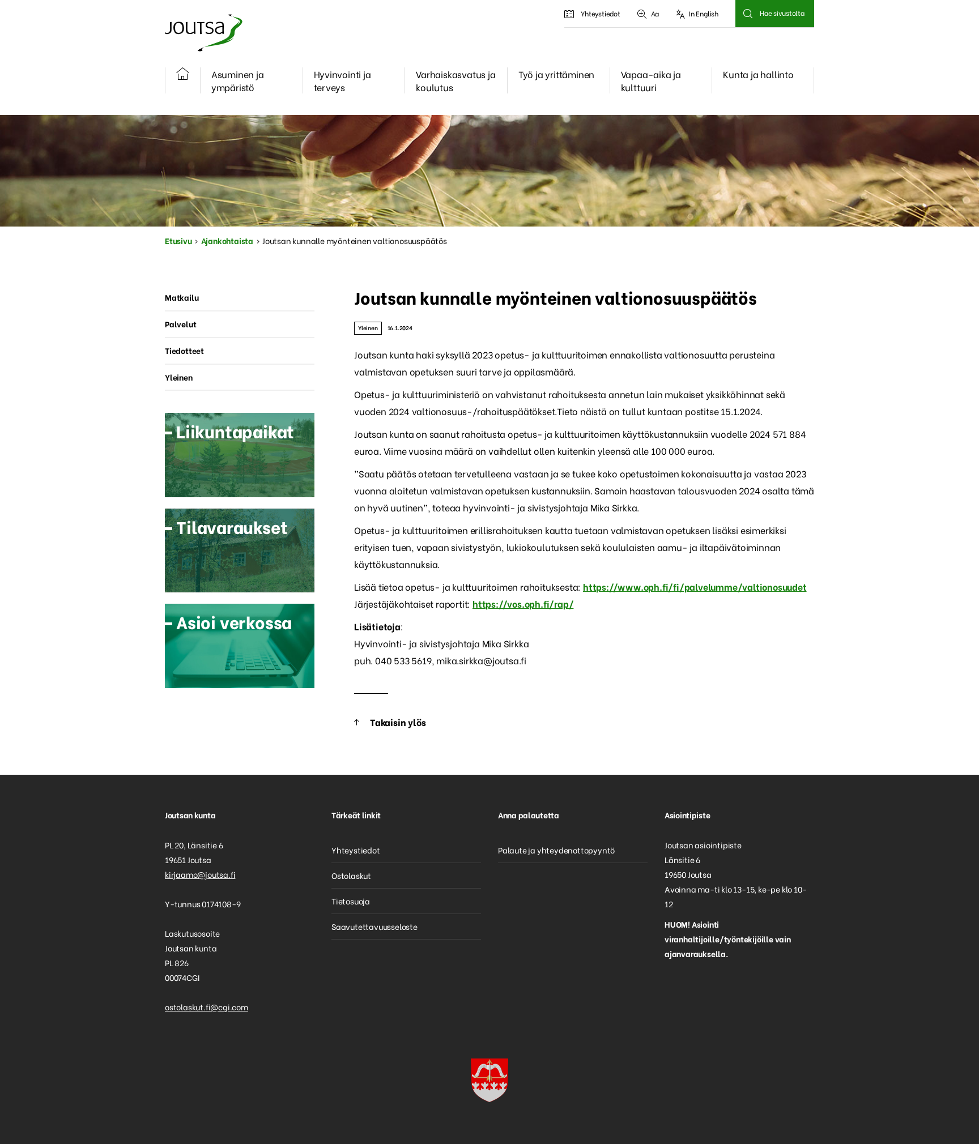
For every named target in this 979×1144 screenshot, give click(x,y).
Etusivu (178, 240)
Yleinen (368, 327)
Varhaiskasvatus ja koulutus (455, 80)
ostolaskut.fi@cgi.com (206, 1007)
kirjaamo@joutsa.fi (200, 874)
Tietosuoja (350, 901)
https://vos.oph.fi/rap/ (523, 603)
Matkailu (181, 297)
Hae (747, 13)
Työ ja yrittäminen (556, 73)
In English (703, 13)
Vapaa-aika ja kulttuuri (651, 80)
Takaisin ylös (397, 721)
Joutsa (203, 32)
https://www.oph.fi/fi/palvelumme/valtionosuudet (695, 586)
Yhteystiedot (600, 13)
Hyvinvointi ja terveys (342, 80)
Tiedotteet (184, 350)
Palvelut (180, 324)
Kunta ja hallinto (758, 73)
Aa (655, 13)
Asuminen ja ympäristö (237, 80)
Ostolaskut (351, 875)
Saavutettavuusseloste (374, 926)
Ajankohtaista (227, 240)
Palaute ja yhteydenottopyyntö (556, 850)
